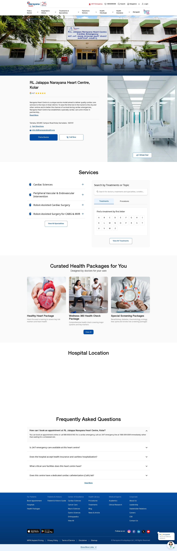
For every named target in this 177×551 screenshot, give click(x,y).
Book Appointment (34, 501)
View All (88, 332)
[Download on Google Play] (47, 531)
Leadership (133, 505)
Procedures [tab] (124, 201)
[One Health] (146, 12)
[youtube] (148, 532)
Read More (34, 115)
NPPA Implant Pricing (36, 540)
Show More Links (87, 547)
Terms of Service (69, 540)
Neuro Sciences (74, 509)
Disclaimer (84, 540)
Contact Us (133, 520)
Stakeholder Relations (137, 509)
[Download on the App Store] (33, 531)
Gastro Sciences (74, 513)
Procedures (93, 501)
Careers (132, 513)
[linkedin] (138, 532)
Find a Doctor (43, 137)
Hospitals (30, 505)
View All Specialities (56, 224)
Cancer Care (72, 505)
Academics (113, 501)
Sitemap (94, 540)
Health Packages (33, 509)
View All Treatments (121, 241)
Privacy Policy (54, 540)
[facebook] (134, 532)
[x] (143, 532)
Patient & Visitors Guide (57, 501)
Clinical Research (115, 505)
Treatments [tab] (104, 201)
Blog (90, 509)
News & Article (94, 513)
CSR (130, 517)
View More (88, 483)
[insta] (129, 531)
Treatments (92, 505)
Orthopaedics (73, 517)
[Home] (37, 4)
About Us (133, 501)
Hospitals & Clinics (38, 19)
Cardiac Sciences (74, 501)
